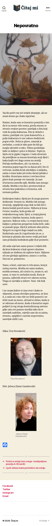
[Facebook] (5, 445)
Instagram (8, 492)
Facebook (8, 486)
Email (5, 496)
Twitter (6, 489)
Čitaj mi (14, 520)
